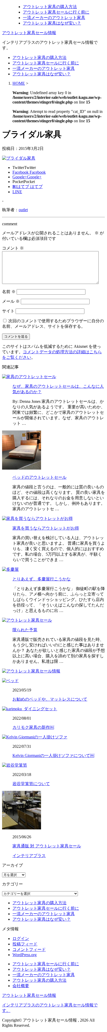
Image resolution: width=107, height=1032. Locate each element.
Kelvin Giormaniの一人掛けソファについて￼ (53, 755)
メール (11, 301)
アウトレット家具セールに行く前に (56, 12)
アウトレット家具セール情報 (29, 33)
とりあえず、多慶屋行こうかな (41, 579)
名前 (9, 291)
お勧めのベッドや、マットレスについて (49, 699)
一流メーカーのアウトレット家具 (54, 17)
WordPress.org (24, 954)
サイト (8, 311)
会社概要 (20, 986)
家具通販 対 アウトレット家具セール (46, 846)
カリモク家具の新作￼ (33, 727)
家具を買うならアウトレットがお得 (45, 528)
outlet (23, 210)
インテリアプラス (29, 855)
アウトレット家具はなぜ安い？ (52, 23)
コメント (13, 248)
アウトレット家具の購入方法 (50, 6)
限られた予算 (24, 630)
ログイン (20, 938)
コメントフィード (29, 949)
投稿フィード (24, 944)
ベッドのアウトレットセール (39, 477)
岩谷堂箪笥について (31, 783)
